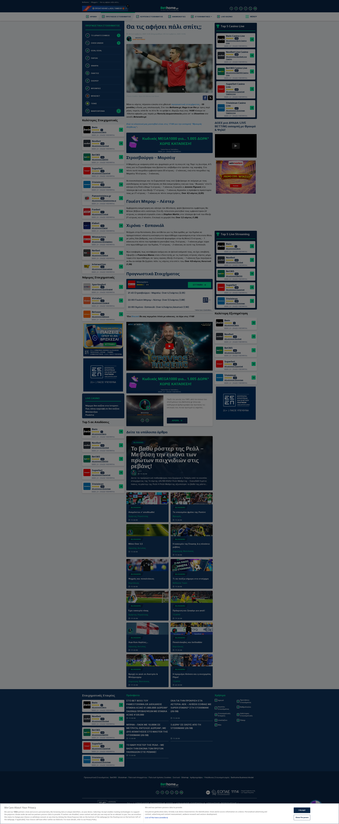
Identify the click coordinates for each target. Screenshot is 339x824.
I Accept (301, 810)
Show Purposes (302, 817)
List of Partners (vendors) (156, 818)
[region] (169, 813)
